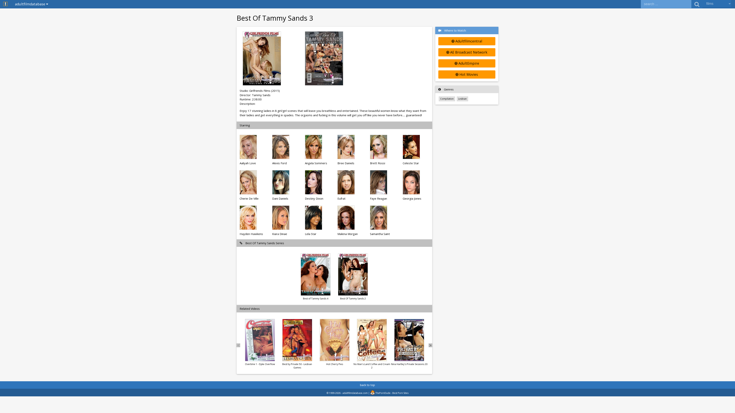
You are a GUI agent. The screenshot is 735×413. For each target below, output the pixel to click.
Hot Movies (468, 74)
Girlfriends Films (259, 91)
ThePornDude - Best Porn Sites (391, 393)
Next (430, 345)
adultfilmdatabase (30, 4)
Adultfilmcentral (468, 41)
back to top (367, 385)
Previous (238, 345)
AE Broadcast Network (468, 52)
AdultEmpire (468, 63)
